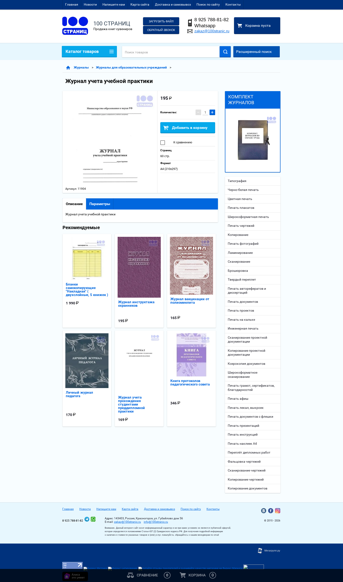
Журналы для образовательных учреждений (131, 67)
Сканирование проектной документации (247, 340)
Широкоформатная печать (248, 217)
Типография (237, 181)
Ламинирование (240, 253)
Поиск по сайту (208, 4)
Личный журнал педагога (79, 394)
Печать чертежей (241, 225)
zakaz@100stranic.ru (211, 31)
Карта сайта (139, 4)
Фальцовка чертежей (244, 461)
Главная (71, 4)
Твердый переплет (242, 279)
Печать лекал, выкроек (246, 408)
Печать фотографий (243, 243)
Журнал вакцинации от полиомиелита (189, 301)
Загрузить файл (161, 21)
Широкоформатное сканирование (242, 375)
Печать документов (243, 301)
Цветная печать (240, 199)
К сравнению (182, 142)
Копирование (238, 235)
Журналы (81, 67)
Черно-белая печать (243, 190)
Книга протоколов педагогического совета (190, 382)
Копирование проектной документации (246, 353)
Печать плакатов (241, 208)
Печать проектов (241, 310)
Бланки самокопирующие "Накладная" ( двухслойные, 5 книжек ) (87, 289)
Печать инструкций (243, 434)
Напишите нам (113, 4)
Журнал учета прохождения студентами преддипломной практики (131, 404)
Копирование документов (247, 488)
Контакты (233, 4)
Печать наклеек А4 (242, 443)
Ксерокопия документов (246, 363)
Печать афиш (238, 398)
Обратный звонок (161, 30)
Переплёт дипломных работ (249, 452)
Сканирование (239, 261)
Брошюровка (238, 270)
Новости (90, 4)
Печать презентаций (243, 425)
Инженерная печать (243, 328)
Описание (74, 204)
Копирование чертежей (246, 479)
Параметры (99, 204)
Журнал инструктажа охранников (136, 304)
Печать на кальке (241, 319)
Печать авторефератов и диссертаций (247, 291)
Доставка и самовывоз (173, 4)
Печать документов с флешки (250, 416)
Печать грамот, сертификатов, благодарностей (251, 388)
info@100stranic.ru (156, 521)
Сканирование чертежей (247, 470)
